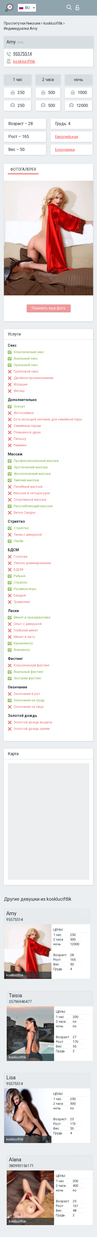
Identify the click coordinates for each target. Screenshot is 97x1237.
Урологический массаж (32, 474)
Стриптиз (21, 528)
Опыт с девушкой (28, 624)
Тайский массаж (26, 480)
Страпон (20, 582)
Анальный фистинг (28, 672)
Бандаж (20, 595)
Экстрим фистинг (27, 678)
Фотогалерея (23, 169)
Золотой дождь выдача (33, 722)
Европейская (66, 136)
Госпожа (20, 556)
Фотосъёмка (24, 413)
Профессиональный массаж (36, 461)
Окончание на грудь (29, 700)
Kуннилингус (23, 643)
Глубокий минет (26, 630)
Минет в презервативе (32, 617)
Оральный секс (26, 365)
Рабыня (19, 576)
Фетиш (19, 391)
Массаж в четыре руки (32, 493)
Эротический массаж (31, 467)
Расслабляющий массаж (33, 506)
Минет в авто (24, 637)
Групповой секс (26, 371)
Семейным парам (27, 426)
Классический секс (29, 352)
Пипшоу (20, 439)
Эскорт (19, 406)
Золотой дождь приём (32, 729)
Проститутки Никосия (22, 23)
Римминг (20, 445)
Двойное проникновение (33, 378)
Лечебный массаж (28, 487)
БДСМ (18, 569)
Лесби (18, 541)
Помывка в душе (27, 432)
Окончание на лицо (29, 707)
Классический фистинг (32, 665)
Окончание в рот (27, 694)
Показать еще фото (48, 308)
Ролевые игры (25, 589)
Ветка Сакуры (25, 512)
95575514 (22, 53)
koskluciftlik (53, 23)
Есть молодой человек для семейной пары (48, 419)
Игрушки (20, 384)
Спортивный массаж (30, 499)
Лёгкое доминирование (32, 563)
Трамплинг (22, 602)
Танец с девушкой (28, 534)
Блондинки (65, 149)
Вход (78, 6)
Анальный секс (26, 358)
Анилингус (22, 650)
